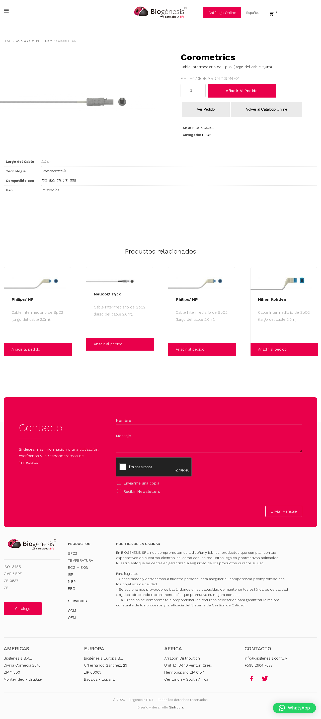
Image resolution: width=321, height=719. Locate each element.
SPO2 (206, 135)
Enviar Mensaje (284, 511)
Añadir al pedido (242, 90)
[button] (294, 708)
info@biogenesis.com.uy (266, 658)
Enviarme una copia (141, 483)
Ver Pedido (206, 109)
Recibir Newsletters (141, 491)
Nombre (123, 420)
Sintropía (176, 707)
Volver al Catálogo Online (266, 109)
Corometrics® (53, 171)
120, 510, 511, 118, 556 (58, 180)
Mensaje (123, 436)
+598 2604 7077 (259, 665)
